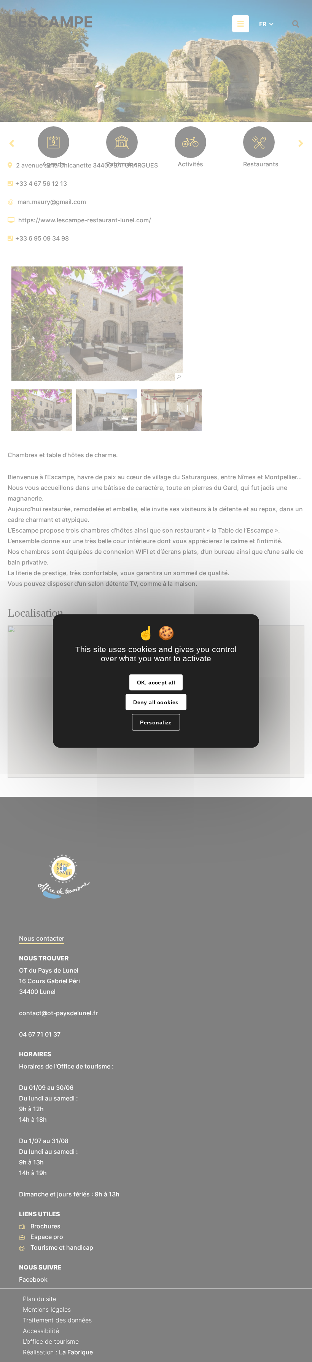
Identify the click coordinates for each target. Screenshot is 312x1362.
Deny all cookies (156, 702)
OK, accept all (156, 682)
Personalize (156, 722)
